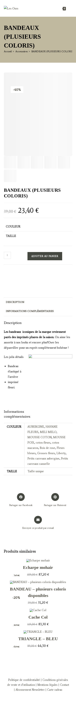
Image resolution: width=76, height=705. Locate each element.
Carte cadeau (54, 689)
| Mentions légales (46, 685)
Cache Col (38, 617)
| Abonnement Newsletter (29, 689)
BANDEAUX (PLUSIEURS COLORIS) (52, 51)
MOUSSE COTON (39, 437)
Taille (11, 236)
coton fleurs (43, 442)
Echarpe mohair (38, 567)
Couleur (13, 226)
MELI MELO (48, 432)
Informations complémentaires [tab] (30, 311)
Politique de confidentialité (24, 680)
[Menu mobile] (69, 8)
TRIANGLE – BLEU (38, 638)
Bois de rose (47, 448)
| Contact (63, 685)
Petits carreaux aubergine (43, 458)
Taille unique (35, 471)
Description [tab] (15, 302)
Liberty (61, 453)
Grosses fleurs (46, 453)
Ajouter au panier (44, 256)
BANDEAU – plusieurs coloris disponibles (38, 592)
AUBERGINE (35, 426)
